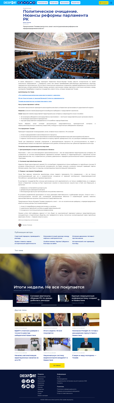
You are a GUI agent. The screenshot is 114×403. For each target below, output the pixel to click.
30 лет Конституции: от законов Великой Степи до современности (41, 98)
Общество (41, 389)
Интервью (41, 385)
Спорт (39, 393)
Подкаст (104, 3)
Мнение (40, 387)
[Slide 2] (65, 305)
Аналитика (76, 2)
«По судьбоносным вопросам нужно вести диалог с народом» (39, 95)
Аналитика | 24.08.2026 (22, 290)
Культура (40, 391)
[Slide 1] (49, 305)
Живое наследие (43, 395)
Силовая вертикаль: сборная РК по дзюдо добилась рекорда (41, 298)
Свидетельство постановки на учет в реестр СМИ (72, 381)
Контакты (60, 383)
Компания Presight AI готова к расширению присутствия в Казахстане (85, 333)
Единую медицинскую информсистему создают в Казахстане (84, 298)
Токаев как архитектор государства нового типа (35, 101)
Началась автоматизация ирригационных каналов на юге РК (26, 358)
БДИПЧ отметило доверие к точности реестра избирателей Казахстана (27, 333)
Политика (54, 2)
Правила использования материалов (68, 391)
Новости (33, 303)
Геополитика (42, 2)
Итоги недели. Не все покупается (49, 287)
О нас (58, 377)
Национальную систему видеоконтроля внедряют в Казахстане (56, 358)
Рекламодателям (62, 379)
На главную (57, 365)
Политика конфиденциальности (66, 389)
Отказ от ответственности (65, 393)
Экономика (65, 2)
